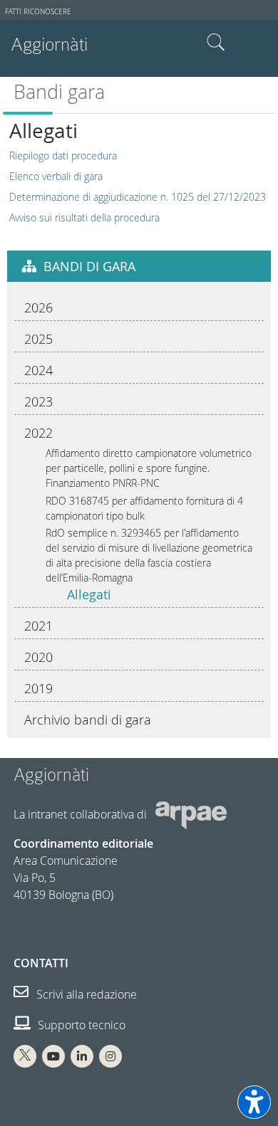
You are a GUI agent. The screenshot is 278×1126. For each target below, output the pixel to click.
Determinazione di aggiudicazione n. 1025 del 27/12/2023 (137, 197)
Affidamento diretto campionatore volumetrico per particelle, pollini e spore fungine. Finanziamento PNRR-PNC (149, 468)
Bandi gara (59, 92)
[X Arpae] (25, 1056)
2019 (38, 688)
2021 (38, 625)
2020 (38, 656)
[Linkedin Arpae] (82, 1056)
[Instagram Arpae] (110, 1056)
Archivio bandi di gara (87, 719)
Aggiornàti (49, 44)
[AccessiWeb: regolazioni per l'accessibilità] (254, 1102)
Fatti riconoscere (38, 11)
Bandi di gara (89, 266)
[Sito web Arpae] (191, 813)
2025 (38, 338)
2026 (38, 307)
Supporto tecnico (80, 1025)
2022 (38, 432)
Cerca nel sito (216, 42)
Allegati (89, 594)
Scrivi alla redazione (85, 994)
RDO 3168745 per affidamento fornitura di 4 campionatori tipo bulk (144, 508)
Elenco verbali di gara (56, 176)
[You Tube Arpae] (53, 1056)
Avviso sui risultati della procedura (84, 217)
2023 (38, 401)
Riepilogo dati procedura (63, 155)
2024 (38, 370)
